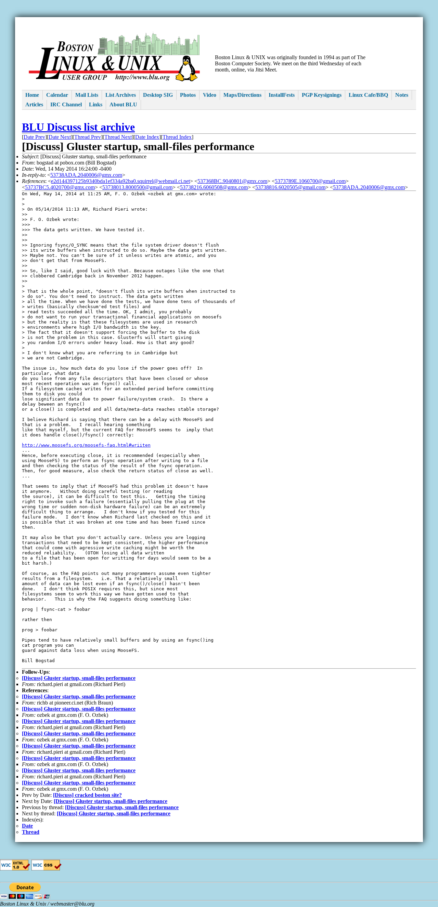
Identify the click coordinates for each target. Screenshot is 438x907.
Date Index (147, 137)
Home (32, 95)
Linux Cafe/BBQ (368, 95)
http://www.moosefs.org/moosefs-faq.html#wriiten (86, 445)
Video (209, 95)
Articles (34, 104)
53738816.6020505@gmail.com (290, 187)
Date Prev (34, 137)
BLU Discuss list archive (78, 127)
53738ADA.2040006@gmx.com (86, 175)
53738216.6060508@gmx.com (214, 187)
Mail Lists (86, 95)
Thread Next (118, 137)
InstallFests (282, 95)
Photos (188, 95)
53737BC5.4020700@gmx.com (60, 187)
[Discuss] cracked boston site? (87, 795)
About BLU (123, 104)
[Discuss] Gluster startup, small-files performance (79, 678)
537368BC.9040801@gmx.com (232, 181)
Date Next (60, 137)
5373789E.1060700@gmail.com (310, 181)
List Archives (120, 95)
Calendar (57, 95)
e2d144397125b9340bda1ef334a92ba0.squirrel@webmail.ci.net (120, 181)
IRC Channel (66, 104)
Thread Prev (87, 137)
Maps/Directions (242, 95)
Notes (401, 95)
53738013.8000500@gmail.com (137, 187)
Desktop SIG (158, 95)
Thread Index (177, 137)
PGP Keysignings (322, 95)
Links (95, 104)
